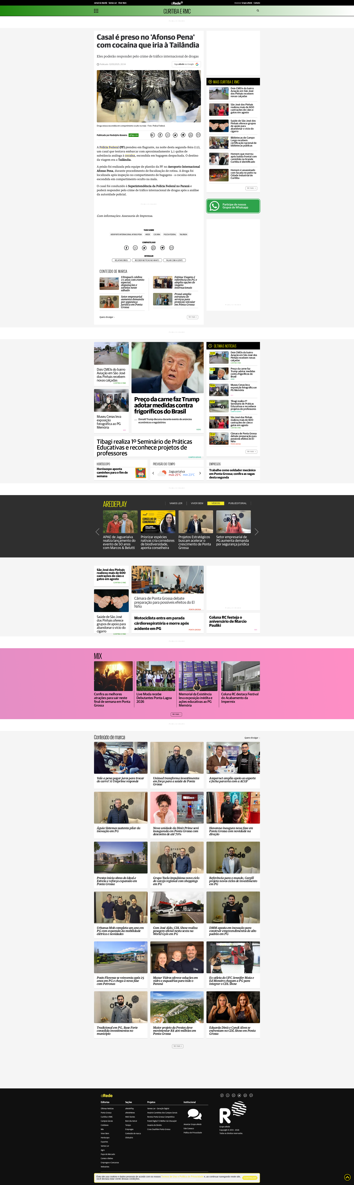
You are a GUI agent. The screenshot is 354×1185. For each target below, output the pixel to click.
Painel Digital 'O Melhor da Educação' (162, 1121)
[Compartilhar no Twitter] (175, 135)
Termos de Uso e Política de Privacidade (182, 1176)
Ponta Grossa (106, 1113)
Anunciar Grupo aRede (192, 1124)
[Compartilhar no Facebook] (160, 135)
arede (147, 235)
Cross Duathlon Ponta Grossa (158, 1129)
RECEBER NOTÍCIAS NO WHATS (147, 260)
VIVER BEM (197, 503)
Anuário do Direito (154, 1125)
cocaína (157, 235)
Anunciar (243, 3)
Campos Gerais (107, 1121)
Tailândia (183, 235)
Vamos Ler (105, 1146)
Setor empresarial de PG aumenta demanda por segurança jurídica (232, 540)
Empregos (129, 1129)
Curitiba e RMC (107, 1117)
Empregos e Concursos (110, 1163)
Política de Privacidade (193, 1133)
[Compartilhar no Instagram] (168, 135)
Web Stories (130, 1117)
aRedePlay (129, 1109)
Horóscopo (105, 1138)
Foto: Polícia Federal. (156, 126)
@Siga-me (133, 135)
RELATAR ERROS (121, 260)
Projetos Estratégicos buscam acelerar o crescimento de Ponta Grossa (195, 542)
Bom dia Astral (131, 1121)
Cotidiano (104, 1125)
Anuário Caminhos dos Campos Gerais (162, 1113)
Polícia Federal (170, 235)
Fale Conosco (189, 1129)
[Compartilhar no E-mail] (198, 135)
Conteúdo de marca (133, 1134)
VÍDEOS (216, 503)
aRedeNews (130, 1113)
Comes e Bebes (107, 1159)
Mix (102, 1129)
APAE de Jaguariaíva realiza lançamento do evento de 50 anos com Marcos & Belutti (119, 542)
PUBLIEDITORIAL (237, 503)
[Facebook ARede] (222, 1095)
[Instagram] (228, 1095)
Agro (103, 1150)
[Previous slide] (153, 473)
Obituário (129, 1138)
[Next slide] (200, 473)
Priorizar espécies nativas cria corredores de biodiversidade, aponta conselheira (158, 542)
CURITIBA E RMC (177, 10)
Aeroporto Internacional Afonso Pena (126, 235)
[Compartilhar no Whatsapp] (190, 135)
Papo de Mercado (108, 1154)
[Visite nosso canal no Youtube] (233, 1095)
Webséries (105, 1167)
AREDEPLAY (115, 503)
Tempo (128, 1125)
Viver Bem (105, 1134)
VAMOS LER (176, 503)
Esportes (104, 1142)
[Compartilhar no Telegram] (183, 135)
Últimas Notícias (107, 1109)
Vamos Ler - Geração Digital (158, 1109)
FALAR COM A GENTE (174, 260)
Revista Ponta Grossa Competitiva (161, 1117)
